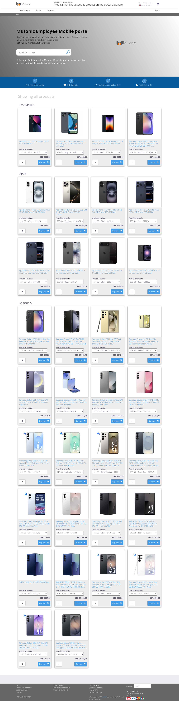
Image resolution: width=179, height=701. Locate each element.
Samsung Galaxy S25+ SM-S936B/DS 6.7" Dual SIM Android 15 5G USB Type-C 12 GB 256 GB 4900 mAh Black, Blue (144, 464)
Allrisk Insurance (42, 42)
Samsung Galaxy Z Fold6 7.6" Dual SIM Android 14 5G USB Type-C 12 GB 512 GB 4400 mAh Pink (144, 402)
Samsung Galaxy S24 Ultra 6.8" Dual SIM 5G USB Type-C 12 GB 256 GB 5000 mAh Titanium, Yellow (106, 341)
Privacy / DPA (94, 690)
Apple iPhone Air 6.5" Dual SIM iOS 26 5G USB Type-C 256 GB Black (107, 271)
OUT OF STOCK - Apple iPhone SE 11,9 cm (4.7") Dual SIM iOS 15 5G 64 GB (107, 142)
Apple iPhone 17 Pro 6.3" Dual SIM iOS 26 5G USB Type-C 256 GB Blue (144, 211)
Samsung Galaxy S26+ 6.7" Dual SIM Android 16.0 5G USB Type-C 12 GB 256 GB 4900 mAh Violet (33, 645)
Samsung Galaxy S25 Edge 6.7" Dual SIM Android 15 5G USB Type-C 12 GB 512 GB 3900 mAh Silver (71, 523)
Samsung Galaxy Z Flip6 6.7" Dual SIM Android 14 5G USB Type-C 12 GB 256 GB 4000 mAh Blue (71, 402)
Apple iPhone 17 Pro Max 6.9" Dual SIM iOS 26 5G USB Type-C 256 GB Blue (34, 271)
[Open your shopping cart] (158, 6)
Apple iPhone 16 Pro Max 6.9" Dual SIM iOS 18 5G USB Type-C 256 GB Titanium (71, 212)
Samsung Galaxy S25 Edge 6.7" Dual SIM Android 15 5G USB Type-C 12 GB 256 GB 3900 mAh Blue (34, 523)
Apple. (38, 10)
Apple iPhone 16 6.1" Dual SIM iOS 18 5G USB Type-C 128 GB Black (107, 211)
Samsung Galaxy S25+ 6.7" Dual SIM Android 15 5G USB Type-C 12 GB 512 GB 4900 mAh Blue (34, 463)
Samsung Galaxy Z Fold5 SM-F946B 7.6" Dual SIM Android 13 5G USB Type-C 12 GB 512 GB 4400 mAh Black (71, 341)
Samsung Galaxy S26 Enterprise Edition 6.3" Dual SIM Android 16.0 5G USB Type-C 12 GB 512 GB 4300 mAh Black (70, 646)
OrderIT (18, 14)
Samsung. (51, 10)
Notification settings (96, 692)
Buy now (42, 162)
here (120, 4)
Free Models (24, 10)
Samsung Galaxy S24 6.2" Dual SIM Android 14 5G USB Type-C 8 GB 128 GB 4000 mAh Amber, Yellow (143, 341)
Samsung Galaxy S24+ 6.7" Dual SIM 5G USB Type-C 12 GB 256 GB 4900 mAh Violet (33, 402)
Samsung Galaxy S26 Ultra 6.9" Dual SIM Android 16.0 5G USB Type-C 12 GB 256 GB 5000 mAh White (143, 584)
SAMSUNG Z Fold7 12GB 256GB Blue (34, 582)
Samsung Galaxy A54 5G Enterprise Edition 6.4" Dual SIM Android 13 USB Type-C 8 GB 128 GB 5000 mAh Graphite (143, 144)
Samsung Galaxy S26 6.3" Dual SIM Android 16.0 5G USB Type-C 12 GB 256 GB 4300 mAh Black (106, 584)
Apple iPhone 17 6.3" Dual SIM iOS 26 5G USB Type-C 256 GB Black (70, 271)
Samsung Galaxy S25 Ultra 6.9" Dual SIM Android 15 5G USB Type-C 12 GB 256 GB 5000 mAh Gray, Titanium (107, 463)
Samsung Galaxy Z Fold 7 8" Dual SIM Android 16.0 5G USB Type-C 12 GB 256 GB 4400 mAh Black (107, 523)
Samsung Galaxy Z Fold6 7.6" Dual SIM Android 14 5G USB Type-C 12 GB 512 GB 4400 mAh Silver (107, 402)
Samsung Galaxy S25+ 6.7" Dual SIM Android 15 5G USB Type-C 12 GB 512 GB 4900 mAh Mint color (71, 463)
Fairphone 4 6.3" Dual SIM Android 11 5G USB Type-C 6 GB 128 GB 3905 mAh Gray (70, 143)
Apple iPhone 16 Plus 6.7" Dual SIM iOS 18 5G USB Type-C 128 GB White (34, 211)
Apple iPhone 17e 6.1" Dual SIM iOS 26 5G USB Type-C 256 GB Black (144, 271)
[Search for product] (68, 52)
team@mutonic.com (63, 688)
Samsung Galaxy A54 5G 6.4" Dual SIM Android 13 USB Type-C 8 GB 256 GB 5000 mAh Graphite (34, 341)
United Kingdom (146, 5)
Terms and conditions (96, 688)
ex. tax (104, 697)
